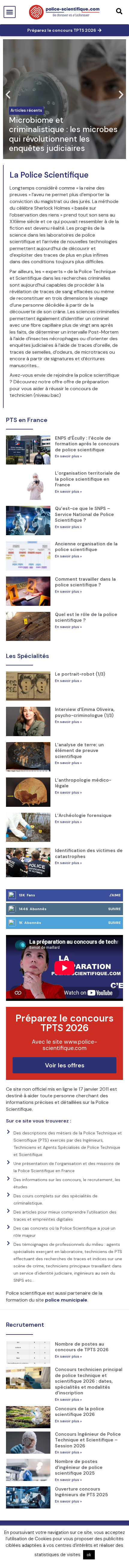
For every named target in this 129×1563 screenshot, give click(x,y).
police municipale (66, 1300)
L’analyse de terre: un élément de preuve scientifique (79, 750)
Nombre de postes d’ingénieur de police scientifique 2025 (79, 1467)
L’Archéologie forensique (83, 815)
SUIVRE (114, 909)
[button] (10, 12)
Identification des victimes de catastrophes (89, 854)
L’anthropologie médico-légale (83, 783)
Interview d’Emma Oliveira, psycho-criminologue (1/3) (84, 712)
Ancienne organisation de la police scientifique (86, 547)
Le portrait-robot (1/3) (80, 674)
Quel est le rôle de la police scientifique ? (86, 618)
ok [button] (89, 1554)
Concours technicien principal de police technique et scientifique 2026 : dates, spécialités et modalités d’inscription (88, 1381)
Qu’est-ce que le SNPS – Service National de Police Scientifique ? (84, 514)
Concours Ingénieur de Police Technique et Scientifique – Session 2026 (88, 1440)
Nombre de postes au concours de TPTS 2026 (82, 1347)
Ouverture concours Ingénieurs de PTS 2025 (81, 1492)
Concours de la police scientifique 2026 (79, 1412)
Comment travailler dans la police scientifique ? (85, 582)
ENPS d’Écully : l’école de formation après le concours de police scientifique (87, 444)
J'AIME (115, 895)
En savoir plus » (68, 456)
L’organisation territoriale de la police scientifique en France (87, 479)
